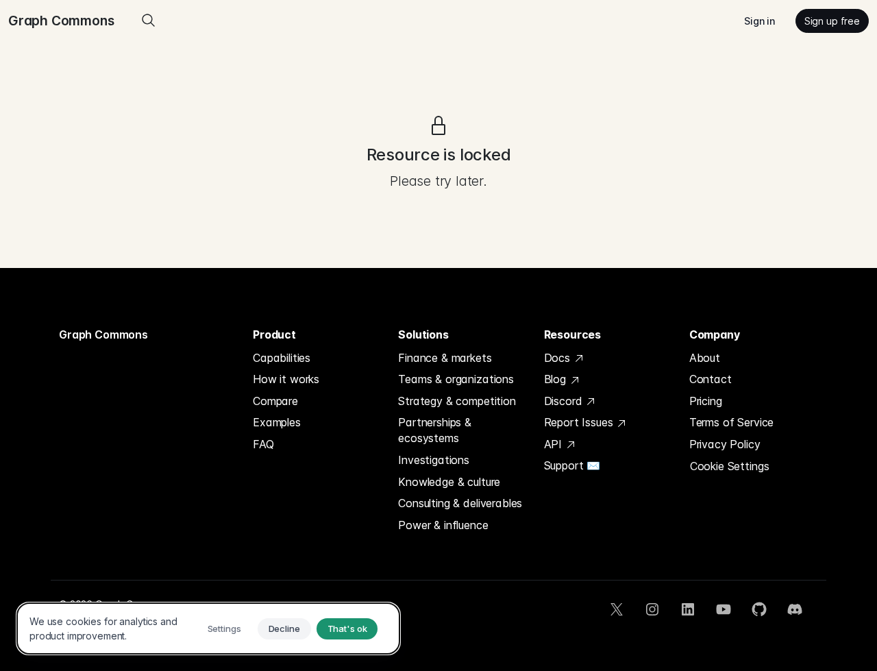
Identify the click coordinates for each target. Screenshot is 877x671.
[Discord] (794, 609)
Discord (565, 401)
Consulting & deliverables (460, 503)
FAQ (263, 444)
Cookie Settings (729, 466)
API (554, 444)
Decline (284, 628)
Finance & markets (444, 358)
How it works (286, 379)
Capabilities (281, 358)
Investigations (433, 460)
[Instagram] (652, 609)
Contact (710, 379)
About (704, 358)
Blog (556, 379)
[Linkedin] (688, 609)
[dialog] (208, 628)
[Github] (759, 609)
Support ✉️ (572, 465)
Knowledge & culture (449, 482)
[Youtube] (723, 609)
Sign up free (832, 21)
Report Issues (580, 422)
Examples (277, 422)
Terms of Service (731, 422)
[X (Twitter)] (616, 609)
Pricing (705, 401)
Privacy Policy (725, 444)
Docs (558, 358)
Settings (224, 628)
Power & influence (443, 525)
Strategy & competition (456, 401)
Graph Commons (103, 334)
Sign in (759, 21)
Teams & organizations (456, 379)
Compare (275, 401)
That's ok (347, 628)
